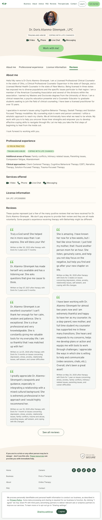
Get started (93, 4)
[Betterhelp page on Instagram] (78, 485)
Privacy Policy (16, 500)
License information (56, 67)
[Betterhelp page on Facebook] (73, 485)
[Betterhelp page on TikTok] (83, 485)
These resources (37, 456)
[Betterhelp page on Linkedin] (93, 485)
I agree (61, 511)
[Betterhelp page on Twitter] (88, 485)
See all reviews (51, 432)
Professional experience (31, 67)
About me (11, 67)
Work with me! (51, 48)
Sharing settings (45, 511)
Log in (82, 4)
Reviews (73, 67)
